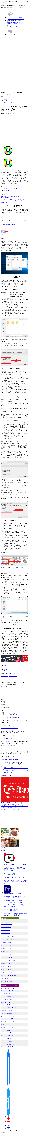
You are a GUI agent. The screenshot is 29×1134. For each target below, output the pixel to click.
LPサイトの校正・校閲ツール (8, 981)
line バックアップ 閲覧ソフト (8, 199)
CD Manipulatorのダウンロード (12, 188)
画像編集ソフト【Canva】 (7, 990)
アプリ (16, 34)
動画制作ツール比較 (6, 945)
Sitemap (8, 1127)
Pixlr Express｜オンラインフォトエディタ (11, 1035)
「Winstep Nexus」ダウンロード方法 (8, 738)
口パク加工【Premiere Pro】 (7, 1021)
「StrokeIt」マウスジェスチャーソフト (9, 728)
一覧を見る (4, 850)
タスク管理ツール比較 (6, 924)
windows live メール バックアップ (9, 200)
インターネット (20, 19)
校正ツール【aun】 (5, 1004)
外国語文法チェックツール (7, 972)
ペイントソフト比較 (6, 954)
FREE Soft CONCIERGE (7, 1046)
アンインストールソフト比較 (8, 960)
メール (2, 701)
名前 (2, 699)
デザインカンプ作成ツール (7, 1041)
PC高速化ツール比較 (6, 942)
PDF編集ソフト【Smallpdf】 (7, 1027)
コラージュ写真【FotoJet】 (7, 1030)
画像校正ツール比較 (6, 969)
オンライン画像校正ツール (7, 1044)
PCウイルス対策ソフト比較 (7, 939)
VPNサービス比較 (5, 933)
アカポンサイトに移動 (13, 809)
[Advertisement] (14, 76)
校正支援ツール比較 (6, 921)
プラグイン (17, 26)
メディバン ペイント (6, 1038)
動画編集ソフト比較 (6, 948)
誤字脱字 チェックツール (7, 978)
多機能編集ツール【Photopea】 (8, 1032)
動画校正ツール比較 (6, 966)
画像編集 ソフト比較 (6, 951)
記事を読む (4, 809)
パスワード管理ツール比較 (7, 936)
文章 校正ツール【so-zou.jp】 (8, 988)
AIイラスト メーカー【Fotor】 (8, 996)
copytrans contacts (21, 199)
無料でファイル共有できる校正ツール (10, 975)
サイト (2, 704)
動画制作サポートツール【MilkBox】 (10, 1016)
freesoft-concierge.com (11, 673)
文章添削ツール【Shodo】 (7, 1002)
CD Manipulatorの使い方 (10, 190)
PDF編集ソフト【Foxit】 (7, 1024)
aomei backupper (5, 196)
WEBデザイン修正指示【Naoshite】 (9, 1013)
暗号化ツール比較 (5, 930)
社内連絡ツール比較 (6, 927)
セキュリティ (18, 23)
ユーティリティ (18, 17)
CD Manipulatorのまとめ (10, 192)
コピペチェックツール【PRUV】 (9, 1007)
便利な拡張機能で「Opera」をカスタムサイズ (11, 759)
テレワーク (17, 25)
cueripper (21, 200)
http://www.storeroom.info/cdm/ (8, 224)
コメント (4, 686)
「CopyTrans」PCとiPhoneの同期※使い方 (10, 717)
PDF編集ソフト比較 (6, 963)
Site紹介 (9, 1125)
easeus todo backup (14, 196)
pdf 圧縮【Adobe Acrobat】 (7, 993)
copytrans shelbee (14, 197)
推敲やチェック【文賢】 (7, 1010)
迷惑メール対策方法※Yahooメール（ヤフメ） (16, 768)
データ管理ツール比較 (6, 957)
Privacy (8, 1128)
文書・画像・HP (20, 20)
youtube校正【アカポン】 (7, 999)
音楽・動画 (17, 22)
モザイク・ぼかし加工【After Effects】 (10, 1018)
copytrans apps (23, 197)
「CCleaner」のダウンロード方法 (8, 748)
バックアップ (4, 676)
